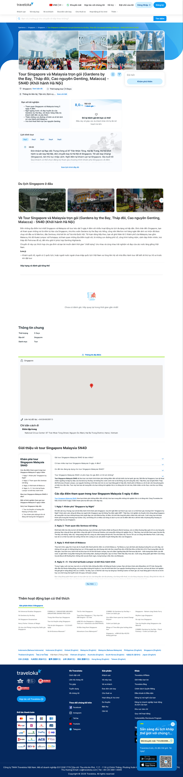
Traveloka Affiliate (142, 675)
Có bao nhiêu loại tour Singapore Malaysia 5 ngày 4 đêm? (78, 463)
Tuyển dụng (74, 689)
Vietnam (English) (78, 655)
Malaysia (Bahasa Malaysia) (110, 650)
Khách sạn (106, 675)
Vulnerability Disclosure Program (148, 718)
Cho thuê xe (107, 693)
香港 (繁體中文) (83, 659)
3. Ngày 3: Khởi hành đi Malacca (33, 485)
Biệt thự (105, 707)
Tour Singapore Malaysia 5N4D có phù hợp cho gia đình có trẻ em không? (84, 475)
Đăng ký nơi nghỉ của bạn (145, 698)
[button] (144, 5)
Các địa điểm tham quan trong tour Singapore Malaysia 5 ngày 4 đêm (33, 471)
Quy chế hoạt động (142, 713)
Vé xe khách (107, 684)
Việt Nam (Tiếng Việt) (59, 655)
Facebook (77, 707)
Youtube (76, 724)
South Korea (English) (115, 655)
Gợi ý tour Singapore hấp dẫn (30, 506)
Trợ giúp (72, 684)
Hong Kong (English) (100, 659)
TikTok (75, 718)
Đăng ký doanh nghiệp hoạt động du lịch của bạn (148, 703)
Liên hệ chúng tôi (76, 680)
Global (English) (71, 650)
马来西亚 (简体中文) (39, 659)
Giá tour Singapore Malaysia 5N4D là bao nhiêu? (74, 457)
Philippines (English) (133, 650)
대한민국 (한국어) (133, 655)
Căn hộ (105, 711)
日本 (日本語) (23, 659)
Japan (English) (149, 655)
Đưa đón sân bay (109, 689)
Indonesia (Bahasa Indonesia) (31, 650)
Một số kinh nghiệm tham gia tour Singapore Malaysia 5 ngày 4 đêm (32, 501)
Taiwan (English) (118, 659)
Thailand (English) (26, 655)
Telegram (77, 729)
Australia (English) (96, 655)
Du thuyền (106, 702)
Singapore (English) (152, 650)
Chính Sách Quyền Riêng (145, 689)
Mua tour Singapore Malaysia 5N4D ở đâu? (33, 495)
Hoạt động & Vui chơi (110, 698)
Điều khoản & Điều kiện (144, 693)
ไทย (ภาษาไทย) (42, 655)
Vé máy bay (107, 680)
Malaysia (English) (88, 650)
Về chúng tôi (74, 693)
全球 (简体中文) (69, 659)
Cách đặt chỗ (74, 675)
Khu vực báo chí (141, 709)
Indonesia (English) (54, 650)
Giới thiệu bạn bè (142, 680)
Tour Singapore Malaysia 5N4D (66, 498)
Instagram (77, 713)
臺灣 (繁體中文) (55, 659)
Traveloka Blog (141, 684)
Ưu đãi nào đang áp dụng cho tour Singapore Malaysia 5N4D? (79, 469)
